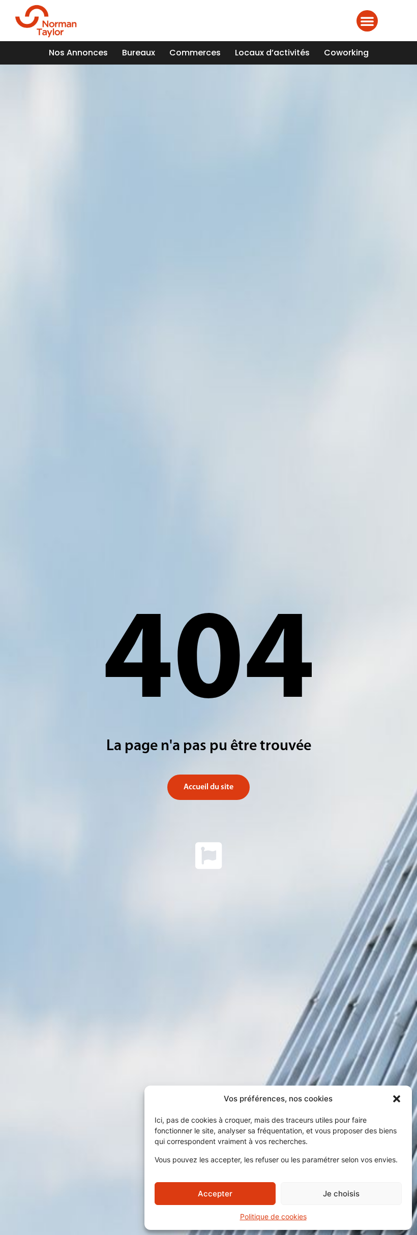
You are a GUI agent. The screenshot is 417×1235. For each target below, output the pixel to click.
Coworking (346, 52)
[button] (397, 1099)
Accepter (215, 1193)
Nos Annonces (78, 52)
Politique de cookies (273, 1216)
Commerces (195, 52)
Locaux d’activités (272, 52)
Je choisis (341, 1193)
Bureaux (138, 52)
